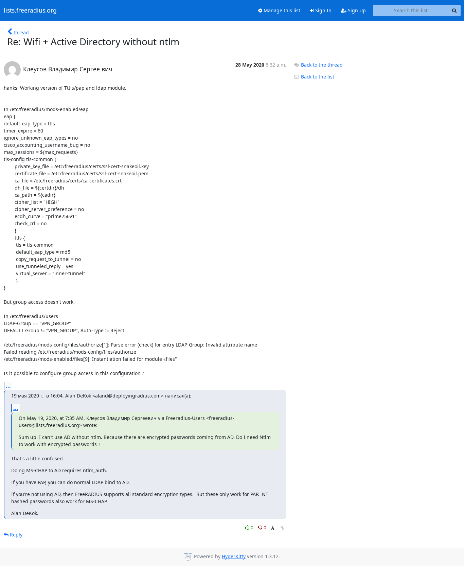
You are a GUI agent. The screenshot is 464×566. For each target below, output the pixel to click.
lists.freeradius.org (30, 10)
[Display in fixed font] (272, 528)
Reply (15, 534)
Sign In (323, 10)
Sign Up (356, 10)
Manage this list (281, 10)
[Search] (454, 10)
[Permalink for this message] (282, 528)
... (8, 385)
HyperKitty (234, 556)
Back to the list (317, 76)
